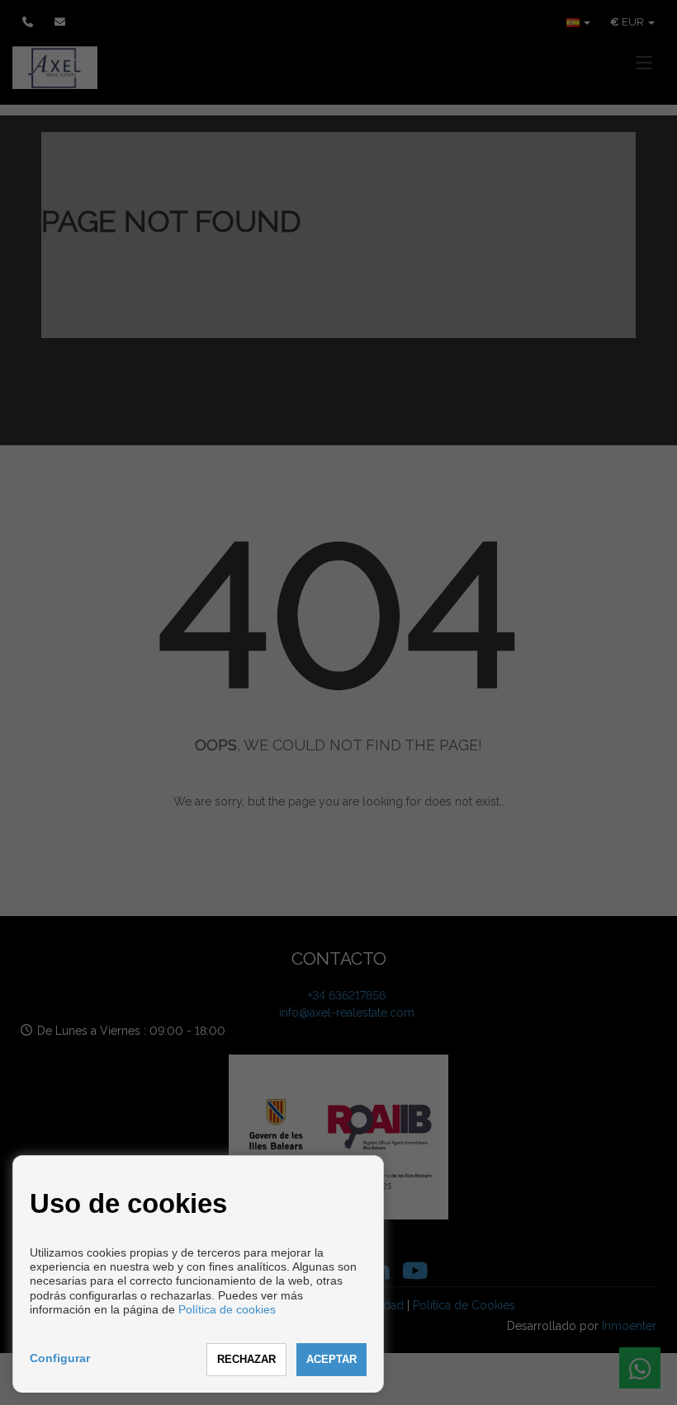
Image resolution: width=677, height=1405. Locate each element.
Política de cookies (227, 1309)
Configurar (60, 1358)
